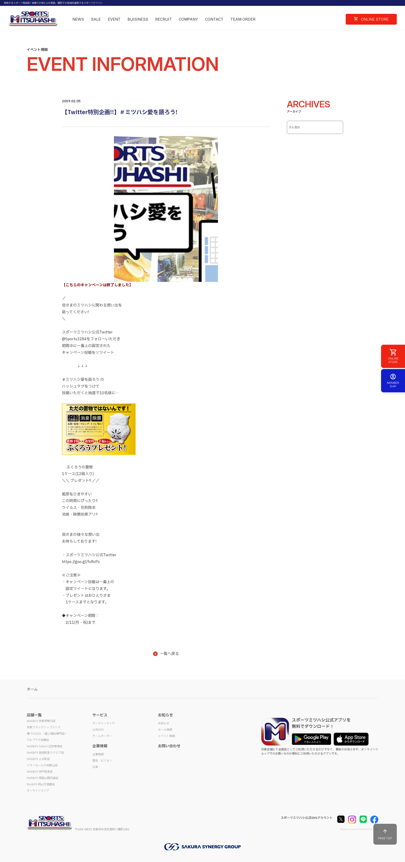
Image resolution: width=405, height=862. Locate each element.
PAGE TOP (385, 838)
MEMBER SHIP (393, 384)
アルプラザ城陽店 (38, 740)
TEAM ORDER (242, 19)
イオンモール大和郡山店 (42, 765)
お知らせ (163, 723)
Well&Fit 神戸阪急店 (40, 772)
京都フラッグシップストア (43, 727)
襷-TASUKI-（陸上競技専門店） (47, 734)
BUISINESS (138, 19)
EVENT (114, 19)
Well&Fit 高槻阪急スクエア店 (45, 753)
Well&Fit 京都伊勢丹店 (41, 721)
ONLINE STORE (374, 19)
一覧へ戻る (169, 653)
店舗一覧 (34, 715)
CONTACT (214, 19)
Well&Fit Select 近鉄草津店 (44, 746)
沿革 (95, 767)
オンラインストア (38, 791)
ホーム (32, 689)
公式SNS (98, 730)
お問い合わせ (169, 746)
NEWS (78, 19)
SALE (96, 19)
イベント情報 (166, 736)
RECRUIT (163, 19)
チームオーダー (102, 736)
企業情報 (98, 754)
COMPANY (188, 19)
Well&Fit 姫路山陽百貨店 (42, 778)
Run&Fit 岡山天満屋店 (41, 784)
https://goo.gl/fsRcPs (81, 562)
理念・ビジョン (102, 761)
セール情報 (165, 730)
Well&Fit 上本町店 (38, 759)
